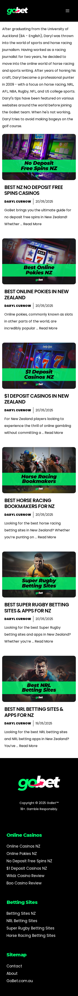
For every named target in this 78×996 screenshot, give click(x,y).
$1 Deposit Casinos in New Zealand (36, 398)
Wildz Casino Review (25, 875)
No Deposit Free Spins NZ (29, 861)
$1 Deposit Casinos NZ (26, 868)
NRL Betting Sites (21, 920)
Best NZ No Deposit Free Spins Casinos (33, 190)
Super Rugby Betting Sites (30, 928)
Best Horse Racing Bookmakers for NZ (29, 503)
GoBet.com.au (19, 980)
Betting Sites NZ (21, 913)
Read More (32, 223)
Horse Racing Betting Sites (30, 935)
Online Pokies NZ (21, 853)
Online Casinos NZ (23, 846)
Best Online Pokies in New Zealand (36, 294)
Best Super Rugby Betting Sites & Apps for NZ (36, 607)
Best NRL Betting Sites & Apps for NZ (33, 712)
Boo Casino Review (24, 883)
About (12, 973)
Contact (14, 966)
